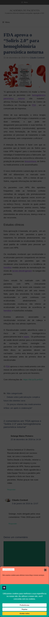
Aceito (24, 595)
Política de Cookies (14, 613)
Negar (24, 601)
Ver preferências (24, 608)
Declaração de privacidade (30, 613)
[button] (45, 570)
